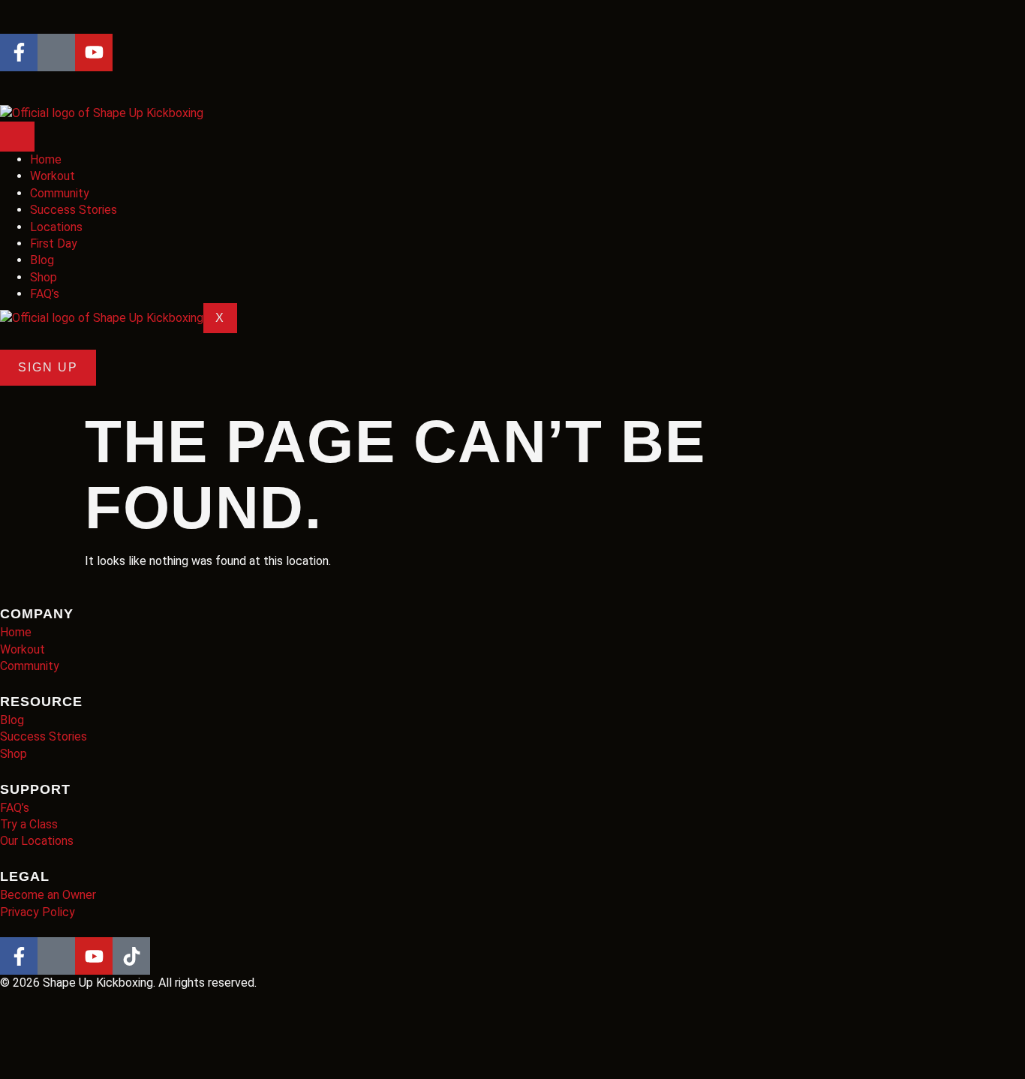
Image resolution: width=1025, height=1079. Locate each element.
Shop (43, 277)
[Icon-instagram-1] (56, 52)
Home (46, 159)
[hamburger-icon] (17, 137)
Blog (42, 260)
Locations (56, 227)
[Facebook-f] (19, 52)
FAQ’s (44, 294)
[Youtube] (94, 52)
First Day (53, 243)
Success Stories (73, 210)
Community (59, 193)
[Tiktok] (131, 956)
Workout (52, 176)
